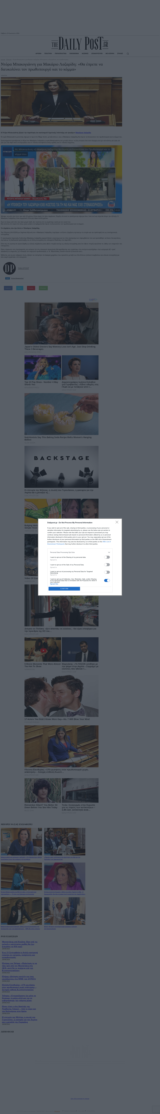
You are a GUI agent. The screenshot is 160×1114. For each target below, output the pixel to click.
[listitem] (80, 552)
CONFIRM (64, 588)
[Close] (118, 523)
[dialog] (80, 557)
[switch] (107, 557)
